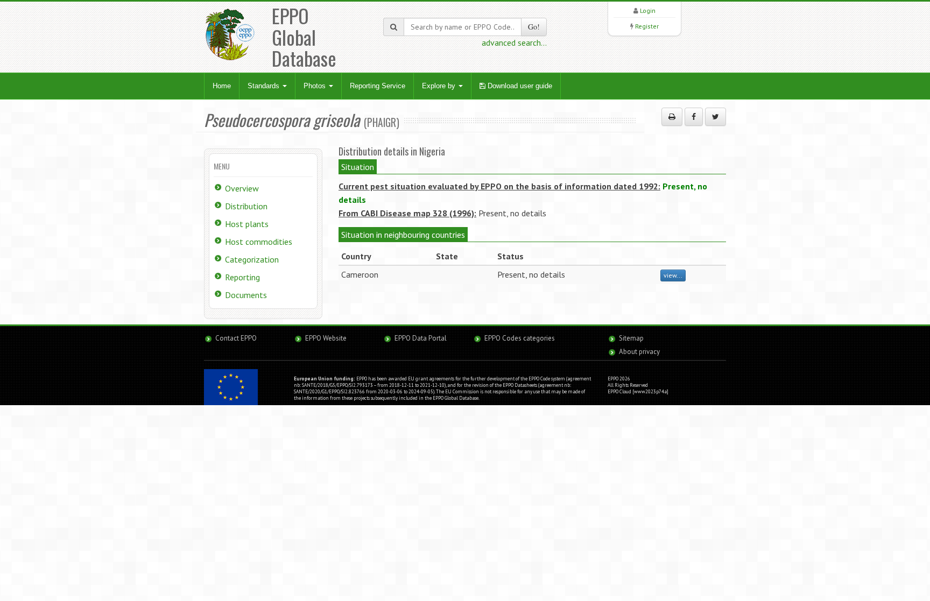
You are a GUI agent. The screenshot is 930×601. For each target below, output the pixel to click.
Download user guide (518, 86)
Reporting (242, 277)
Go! (534, 27)
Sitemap (631, 338)
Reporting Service (377, 86)
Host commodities (258, 241)
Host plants (247, 223)
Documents (246, 294)
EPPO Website (326, 338)
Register (647, 26)
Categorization (252, 259)
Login (648, 10)
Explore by (439, 86)
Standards (264, 86)
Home (222, 86)
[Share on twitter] (715, 117)
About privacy (639, 351)
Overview (242, 188)
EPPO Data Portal (420, 338)
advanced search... (514, 42)
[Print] (671, 117)
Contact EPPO (236, 338)
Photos (316, 86)
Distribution (246, 206)
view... (673, 275)
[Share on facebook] (694, 117)
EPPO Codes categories (519, 338)
